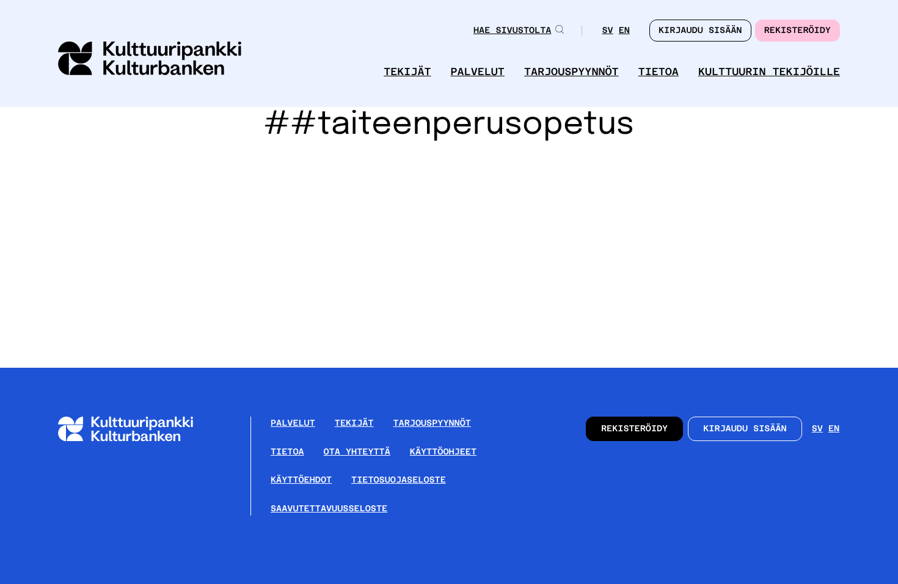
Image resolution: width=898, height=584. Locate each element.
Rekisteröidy (797, 30)
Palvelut (478, 72)
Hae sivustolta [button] (512, 30)
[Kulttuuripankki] (135, 439)
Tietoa (658, 72)
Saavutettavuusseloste (329, 509)
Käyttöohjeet (443, 452)
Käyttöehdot (301, 480)
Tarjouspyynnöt (571, 72)
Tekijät (407, 72)
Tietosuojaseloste (398, 480)
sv (607, 31)
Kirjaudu (700, 30)
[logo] (149, 60)
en (624, 31)
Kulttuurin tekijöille (769, 72)
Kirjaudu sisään (745, 429)
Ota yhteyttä (357, 452)
